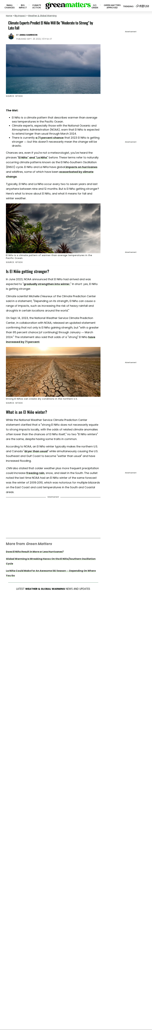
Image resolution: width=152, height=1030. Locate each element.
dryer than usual (36, 451)
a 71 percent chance (49, 137)
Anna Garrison (28, 34)
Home (9, 15)
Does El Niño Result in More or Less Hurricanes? (35, 551)
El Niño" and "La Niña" (33, 157)
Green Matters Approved (112, 6)
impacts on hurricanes (81, 167)
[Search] (137, 5)
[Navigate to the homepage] (68, 5)
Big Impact (20, 15)
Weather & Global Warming (42, 15)
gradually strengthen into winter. (47, 284)
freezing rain (35, 473)
